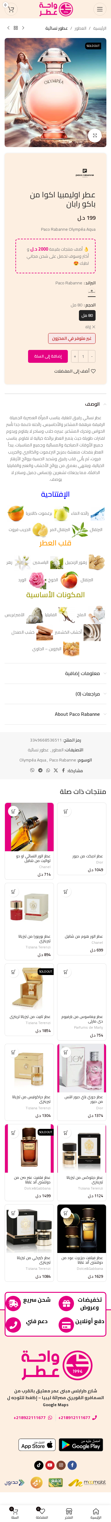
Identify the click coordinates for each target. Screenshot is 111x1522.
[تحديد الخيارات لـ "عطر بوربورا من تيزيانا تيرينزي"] (13, 891)
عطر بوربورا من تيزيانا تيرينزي (34, 938)
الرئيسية (99, 28)
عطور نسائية (56, 28)
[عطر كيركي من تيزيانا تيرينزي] (29, 1229)
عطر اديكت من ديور (87, 856)
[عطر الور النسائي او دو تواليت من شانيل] (29, 827)
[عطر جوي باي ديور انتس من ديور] (81, 1068)
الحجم (90, 305)
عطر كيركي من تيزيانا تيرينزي (34, 1260)
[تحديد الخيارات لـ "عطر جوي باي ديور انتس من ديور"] (65, 1052)
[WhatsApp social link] (48, 770)
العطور (80, 28)
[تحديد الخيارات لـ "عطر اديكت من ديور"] (65, 811)
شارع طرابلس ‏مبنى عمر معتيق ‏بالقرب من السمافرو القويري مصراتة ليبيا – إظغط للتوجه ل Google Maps (55, 1398)
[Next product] (8, 28)
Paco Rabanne (62, 760)
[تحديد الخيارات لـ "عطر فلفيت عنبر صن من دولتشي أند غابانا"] (13, 1132)
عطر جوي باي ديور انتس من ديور (83, 1099)
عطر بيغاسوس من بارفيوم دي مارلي (82, 1019)
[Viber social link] (32, 770)
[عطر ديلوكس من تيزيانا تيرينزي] (81, 1148)
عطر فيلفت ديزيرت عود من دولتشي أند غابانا (82, 1260)
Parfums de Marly (88, 1027)
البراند (90, 282)
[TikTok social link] (38, 1465)
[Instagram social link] (61, 1465)
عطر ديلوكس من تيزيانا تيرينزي (85, 1180)
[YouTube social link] (50, 1465)
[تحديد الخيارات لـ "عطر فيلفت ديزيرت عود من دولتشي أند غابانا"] (65, 1213)
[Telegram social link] (40, 770)
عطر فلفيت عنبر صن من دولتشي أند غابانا (32, 1180)
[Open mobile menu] (99, 9)
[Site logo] (55, 9)
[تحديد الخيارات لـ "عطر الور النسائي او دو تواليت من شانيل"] (13, 811)
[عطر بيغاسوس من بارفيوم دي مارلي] (81, 988)
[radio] (92, 291)
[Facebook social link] (63, 770)
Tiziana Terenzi (38, 947)
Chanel (45, 866)
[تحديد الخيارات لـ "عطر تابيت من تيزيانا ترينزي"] (13, 972)
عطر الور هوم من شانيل (84, 936)
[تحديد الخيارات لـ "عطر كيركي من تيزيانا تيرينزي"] (13, 1213)
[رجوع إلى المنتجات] (15, 28)
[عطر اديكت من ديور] (81, 827)
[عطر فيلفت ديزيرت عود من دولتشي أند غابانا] (81, 1229)
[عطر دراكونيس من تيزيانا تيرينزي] (29, 1068)
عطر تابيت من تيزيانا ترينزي (30, 1016)
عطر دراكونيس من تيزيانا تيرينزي (31, 1099)
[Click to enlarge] (95, 135)
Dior (99, 862)
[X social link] (56, 770)
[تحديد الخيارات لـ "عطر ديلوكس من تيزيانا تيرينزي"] (65, 1132)
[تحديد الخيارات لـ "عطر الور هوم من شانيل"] (65, 891)
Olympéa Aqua (32, 760)
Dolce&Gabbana (37, 1188)
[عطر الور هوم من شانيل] (81, 907)
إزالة (88, 327)
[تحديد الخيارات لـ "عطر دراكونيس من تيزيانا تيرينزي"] (13, 1052)
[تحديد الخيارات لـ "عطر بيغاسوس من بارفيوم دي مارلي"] (65, 972)
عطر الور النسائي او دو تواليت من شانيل (33, 858)
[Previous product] (23, 28)
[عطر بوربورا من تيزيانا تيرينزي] (29, 907)
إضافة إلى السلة (48, 356)
